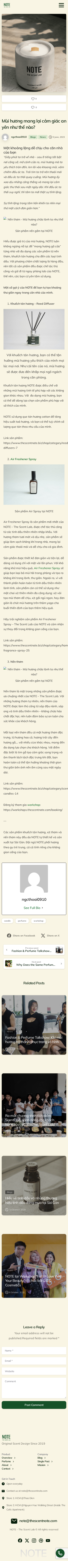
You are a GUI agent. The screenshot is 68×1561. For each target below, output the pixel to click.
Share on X (53, 935)
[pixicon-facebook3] (20, 1540)
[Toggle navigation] (61, 5)
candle (7, 920)
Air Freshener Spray (47, 568)
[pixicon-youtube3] (47, 1540)
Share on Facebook (24, 935)
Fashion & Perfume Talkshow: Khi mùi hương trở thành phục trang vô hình (33, 1039)
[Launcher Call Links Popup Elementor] (60, 1553)
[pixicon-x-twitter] (27, 1540)
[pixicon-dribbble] (40, 1540)
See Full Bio (32, 908)
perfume (22, 920)
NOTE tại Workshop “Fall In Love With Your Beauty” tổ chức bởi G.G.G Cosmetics (33, 1280)
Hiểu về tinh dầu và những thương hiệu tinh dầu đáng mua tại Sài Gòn (32, 1200)
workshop (33, 804)
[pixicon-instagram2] (34, 1540)
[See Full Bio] (42, 908)
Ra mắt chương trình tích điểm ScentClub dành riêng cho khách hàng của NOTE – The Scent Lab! (30, 1120)
